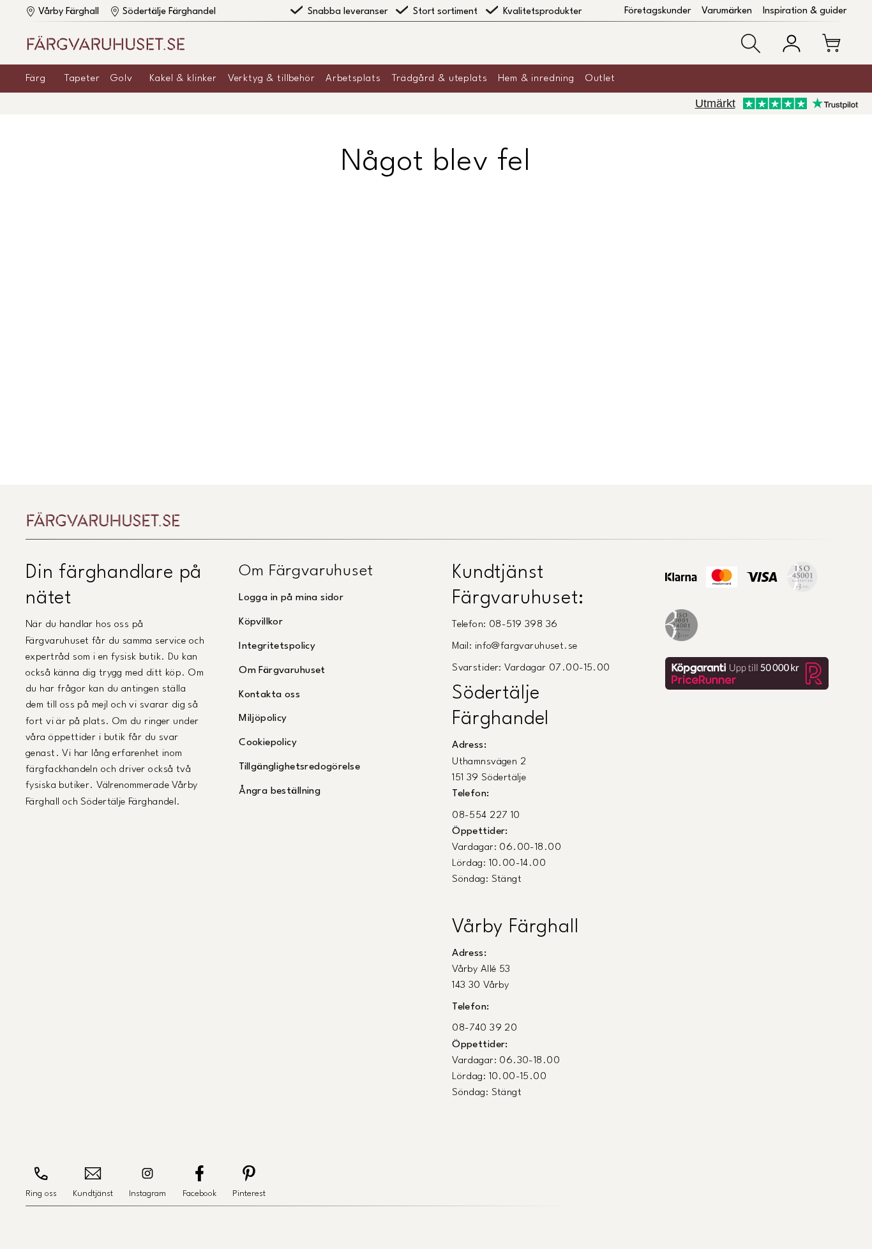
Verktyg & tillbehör (271, 78)
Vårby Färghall (68, 12)
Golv (121, 78)
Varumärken (727, 11)
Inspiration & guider (804, 11)
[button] (750, 43)
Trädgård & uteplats (440, 78)
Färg (35, 78)
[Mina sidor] (791, 43)
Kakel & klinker (183, 78)
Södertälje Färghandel (169, 12)
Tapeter (82, 78)
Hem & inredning (536, 78)
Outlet (600, 78)
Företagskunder (657, 11)
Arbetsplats (353, 78)
